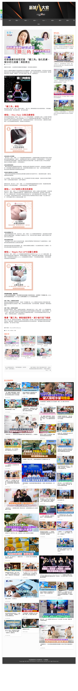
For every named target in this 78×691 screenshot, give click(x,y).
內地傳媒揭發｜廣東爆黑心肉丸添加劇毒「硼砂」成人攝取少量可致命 (54, 401)
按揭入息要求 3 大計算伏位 (11, 598)
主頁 (10, 20)
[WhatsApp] (1, 10)
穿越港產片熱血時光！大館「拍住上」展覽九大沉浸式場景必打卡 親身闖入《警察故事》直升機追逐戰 (12, 573)
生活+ (43, 20)
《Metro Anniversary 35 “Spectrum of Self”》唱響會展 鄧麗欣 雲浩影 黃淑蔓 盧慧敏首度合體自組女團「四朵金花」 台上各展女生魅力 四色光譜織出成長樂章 (56, 576)
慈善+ (39, 24)
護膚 (15, 330)
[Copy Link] (1, 19)
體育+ (60, 20)
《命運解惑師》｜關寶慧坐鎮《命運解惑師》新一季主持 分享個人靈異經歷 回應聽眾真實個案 (30, 409)
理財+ (26, 20)
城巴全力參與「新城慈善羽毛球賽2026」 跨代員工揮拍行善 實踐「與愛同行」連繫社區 (12, 631)
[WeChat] (1, 13)
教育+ (35, 20)
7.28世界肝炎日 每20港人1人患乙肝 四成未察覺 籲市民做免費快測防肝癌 (65, 516)
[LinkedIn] (1, 17)
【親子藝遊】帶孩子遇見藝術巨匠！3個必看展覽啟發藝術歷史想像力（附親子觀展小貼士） (40, 369)
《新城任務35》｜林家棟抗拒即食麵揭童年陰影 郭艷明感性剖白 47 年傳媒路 (21, 434)
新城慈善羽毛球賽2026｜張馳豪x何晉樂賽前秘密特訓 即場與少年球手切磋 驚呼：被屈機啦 (47, 533)
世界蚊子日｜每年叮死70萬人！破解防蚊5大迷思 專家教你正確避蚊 (19, 532)
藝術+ (68, 20)
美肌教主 (12, 330)
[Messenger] (1, 15)
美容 (9, 57)
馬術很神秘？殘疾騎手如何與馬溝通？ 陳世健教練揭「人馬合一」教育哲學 (65, 550)
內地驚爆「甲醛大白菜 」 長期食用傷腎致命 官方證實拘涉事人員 (36, 459)
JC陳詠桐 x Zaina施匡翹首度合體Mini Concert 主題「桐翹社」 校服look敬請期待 (65, 533)
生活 (6, 330)
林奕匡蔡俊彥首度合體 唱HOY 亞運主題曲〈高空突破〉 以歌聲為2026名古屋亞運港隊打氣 (65, 467)
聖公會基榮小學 (61, 500)
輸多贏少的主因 (26, 629)
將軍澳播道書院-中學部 (10, 409)
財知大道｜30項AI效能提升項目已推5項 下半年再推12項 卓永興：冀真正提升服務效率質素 (65, 484)
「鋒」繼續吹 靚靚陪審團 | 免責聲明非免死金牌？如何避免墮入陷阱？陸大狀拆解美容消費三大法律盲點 (12, 393)
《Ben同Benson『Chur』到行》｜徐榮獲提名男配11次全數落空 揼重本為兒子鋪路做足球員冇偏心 (30, 573)
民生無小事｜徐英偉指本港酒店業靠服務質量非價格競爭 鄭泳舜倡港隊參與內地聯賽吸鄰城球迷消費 (65, 450)
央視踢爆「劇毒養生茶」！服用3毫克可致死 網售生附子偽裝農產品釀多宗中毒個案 (65, 417)
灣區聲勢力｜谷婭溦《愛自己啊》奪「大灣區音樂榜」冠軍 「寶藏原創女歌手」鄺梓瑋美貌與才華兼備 (47, 500)
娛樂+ (52, 20)
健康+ (17, 20)
